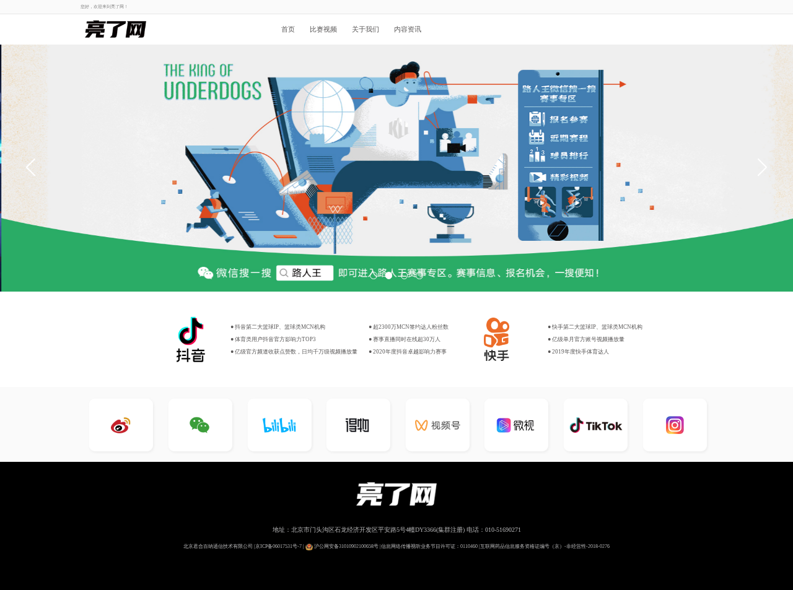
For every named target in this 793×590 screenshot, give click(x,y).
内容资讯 (407, 29)
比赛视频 (323, 29)
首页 (288, 29)
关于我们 (365, 29)
